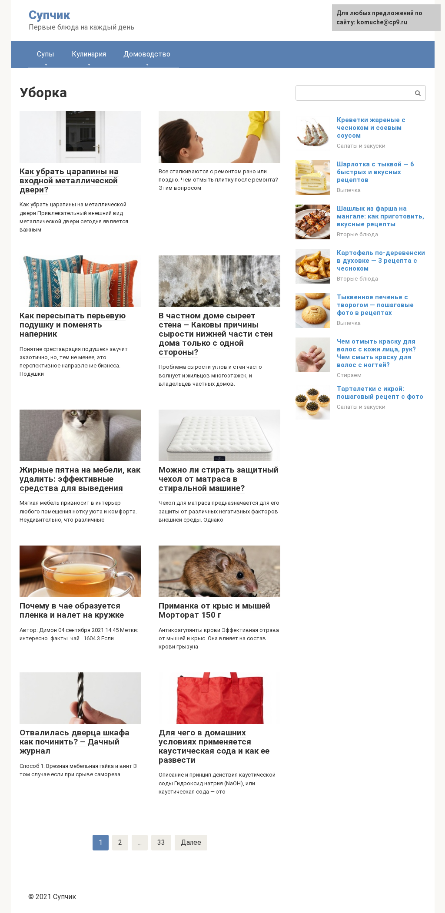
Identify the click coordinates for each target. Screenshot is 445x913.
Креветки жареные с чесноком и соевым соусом (371, 127)
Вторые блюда (357, 234)
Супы (45, 54)
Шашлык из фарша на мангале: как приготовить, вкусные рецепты (380, 216)
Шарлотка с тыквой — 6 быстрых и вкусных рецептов (375, 172)
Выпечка (349, 189)
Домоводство (146, 54)
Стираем (349, 374)
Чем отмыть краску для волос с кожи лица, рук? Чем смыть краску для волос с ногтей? (376, 353)
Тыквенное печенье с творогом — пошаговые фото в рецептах (375, 305)
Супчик (49, 15)
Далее (191, 842)
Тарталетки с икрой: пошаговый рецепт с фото (380, 392)
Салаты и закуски (361, 145)
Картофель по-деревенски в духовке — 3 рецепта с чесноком (381, 260)
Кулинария (89, 54)
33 (161, 842)
